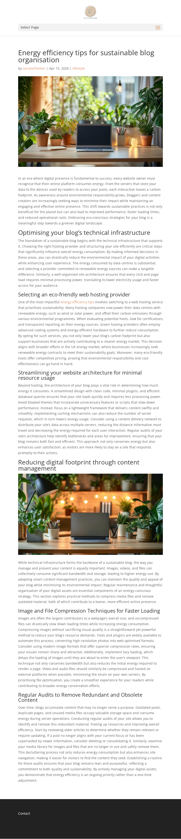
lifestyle (79, 68)
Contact (24, 813)
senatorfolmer (34, 68)
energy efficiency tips (77, 302)
